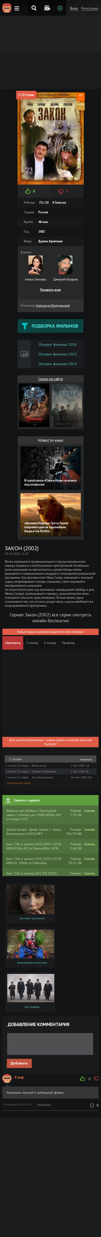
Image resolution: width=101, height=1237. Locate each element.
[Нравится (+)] (82, 1078)
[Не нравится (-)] (96, 1078)
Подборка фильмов (55, 326)
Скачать (89, 810)
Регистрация (89, 8)
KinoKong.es (6, 8)
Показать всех (50, 290)
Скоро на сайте (50, 378)
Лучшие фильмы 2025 (58, 354)
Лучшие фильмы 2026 (58, 344)
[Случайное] (46, 8)
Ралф (19, 1077)
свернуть (86, 759)
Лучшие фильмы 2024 (58, 363)
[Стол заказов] (59, 8)
